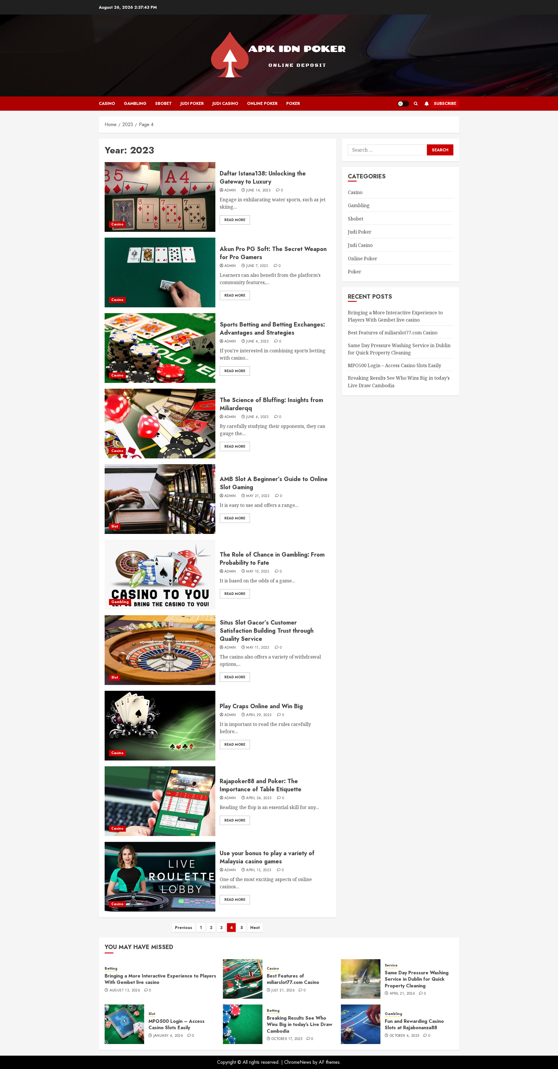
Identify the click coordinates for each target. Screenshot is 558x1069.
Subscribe (445, 103)
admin (230, 190)
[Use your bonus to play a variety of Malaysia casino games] (160, 877)
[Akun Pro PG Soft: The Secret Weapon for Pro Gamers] (160, 272)
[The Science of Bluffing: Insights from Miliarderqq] (160, 423)
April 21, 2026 (402, 993)
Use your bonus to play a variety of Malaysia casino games (267, 857)
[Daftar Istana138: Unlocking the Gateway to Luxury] (160, 197)
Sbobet (163, 103)
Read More (234, 220)
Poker (293, 103)
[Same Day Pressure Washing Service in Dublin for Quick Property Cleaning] (360, 979)
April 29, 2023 (258, 715)
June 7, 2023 (257, 266)
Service (391, 965)
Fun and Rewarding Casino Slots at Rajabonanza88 (414, 1024)
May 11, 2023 (257, 647)
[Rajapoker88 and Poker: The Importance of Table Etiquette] (160, 801)
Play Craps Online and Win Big (261, 706)
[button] (415, 103)
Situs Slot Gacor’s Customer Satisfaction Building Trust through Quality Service (267, 630)
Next (255, 927)
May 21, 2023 (257, 496)
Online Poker (262, 103)
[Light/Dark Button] (403, 104)
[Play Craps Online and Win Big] (160, 726)
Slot (114, 526)
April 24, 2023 (258, 798)
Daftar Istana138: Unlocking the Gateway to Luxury (263, 177)
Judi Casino (225, 103)
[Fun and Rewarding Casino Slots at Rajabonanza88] (360, 1024)
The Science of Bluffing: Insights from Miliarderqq (271, 404)
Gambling (135, 103)
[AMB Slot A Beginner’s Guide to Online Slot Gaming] (160, 499)
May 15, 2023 (257, 571)
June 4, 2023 (257, 341)
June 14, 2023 (258, 190)
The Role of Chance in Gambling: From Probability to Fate (272, 558)
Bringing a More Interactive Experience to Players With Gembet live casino (395, 316)
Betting (111, 968)
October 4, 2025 (404, 1036)
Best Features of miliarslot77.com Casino (392, 332)
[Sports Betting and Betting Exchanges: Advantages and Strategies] (160, 348)
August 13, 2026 (125, 990)
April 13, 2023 (258, 870)
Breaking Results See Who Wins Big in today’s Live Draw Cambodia (299, 1024)
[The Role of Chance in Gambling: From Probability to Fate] (160, 574)
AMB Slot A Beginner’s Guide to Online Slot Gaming (274, 483)
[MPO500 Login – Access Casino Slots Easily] (124, 1024)
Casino (107, 103)
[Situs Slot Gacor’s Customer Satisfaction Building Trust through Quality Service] (160, 650)
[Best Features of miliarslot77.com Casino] (242, 979)
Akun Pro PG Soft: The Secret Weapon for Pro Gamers (273, 253)
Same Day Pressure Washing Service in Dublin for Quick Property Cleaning (416, 979)
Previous (183, 927)
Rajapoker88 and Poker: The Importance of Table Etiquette (260, 785)
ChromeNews (297, 1062)
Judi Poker (192, 103)
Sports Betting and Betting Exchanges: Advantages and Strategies (272, 328)
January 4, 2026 (168, 1036)
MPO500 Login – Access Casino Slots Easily (394, 365)
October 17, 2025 (286, 1039)
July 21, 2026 (283, 990)
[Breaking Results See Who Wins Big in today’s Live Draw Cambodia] (242, 1024)
